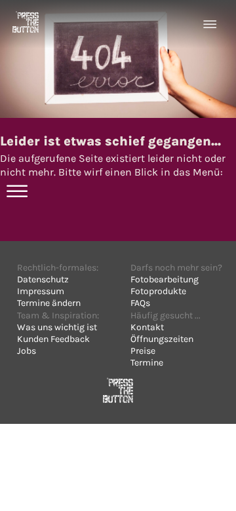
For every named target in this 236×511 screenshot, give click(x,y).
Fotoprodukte (158, 291)
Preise (142, 350)
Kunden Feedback (53, 339)
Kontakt (147, 327)
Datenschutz (43, 279)
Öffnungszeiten (161, 339)
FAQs (140, 303)
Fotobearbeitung (164, 279)
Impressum (40, 291)
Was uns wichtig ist (57, 327)
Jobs (26, 350)
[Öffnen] (209, 24)
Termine (146, 362)
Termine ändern (49, 303)
